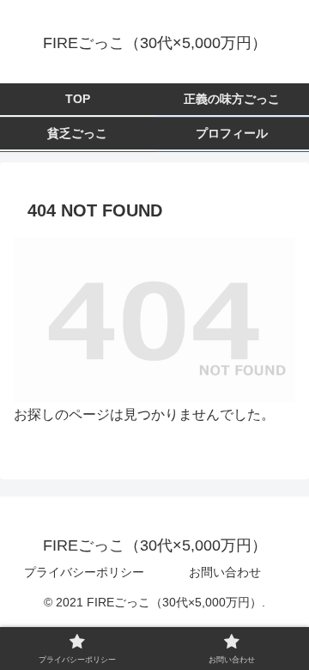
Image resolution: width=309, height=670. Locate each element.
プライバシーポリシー (84, 572)
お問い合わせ (225, 572)
